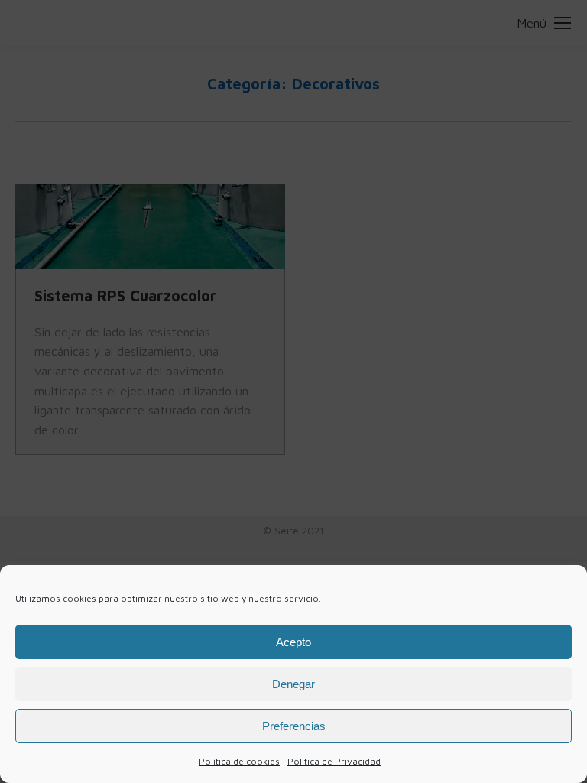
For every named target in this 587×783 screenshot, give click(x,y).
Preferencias (294, 726)
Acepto (293, 641)
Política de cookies (239, 761)
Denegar (293, 683)
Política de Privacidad (334, 761)
